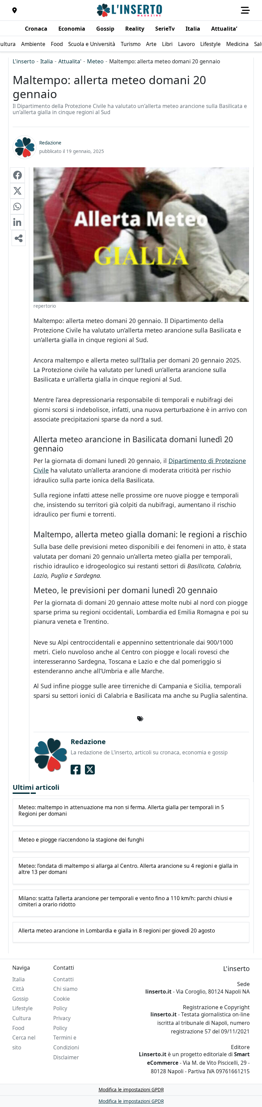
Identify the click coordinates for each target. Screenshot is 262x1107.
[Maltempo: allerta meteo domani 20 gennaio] (17, 175)
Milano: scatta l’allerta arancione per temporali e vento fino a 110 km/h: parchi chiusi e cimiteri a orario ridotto (125, 901)
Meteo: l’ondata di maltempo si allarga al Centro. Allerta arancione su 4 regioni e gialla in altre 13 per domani (128, 869)
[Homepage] (130, 10)
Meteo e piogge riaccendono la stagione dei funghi (81, 840)
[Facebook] (76, 769)
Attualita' (70, 61)
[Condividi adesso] (19, 238)
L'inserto (24, 61)
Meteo (95, 61)
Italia (46, 61)
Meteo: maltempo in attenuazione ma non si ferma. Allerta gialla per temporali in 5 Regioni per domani (121, 810)
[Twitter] (90, 769)
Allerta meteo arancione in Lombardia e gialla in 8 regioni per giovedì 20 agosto (116, 931)
